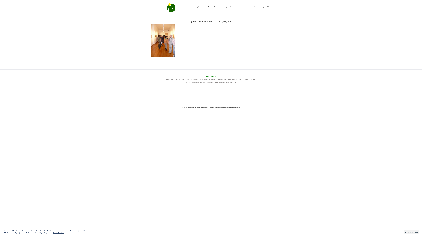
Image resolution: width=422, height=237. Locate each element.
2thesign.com (235, 108)
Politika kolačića (58, 233)
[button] (268, 6)
